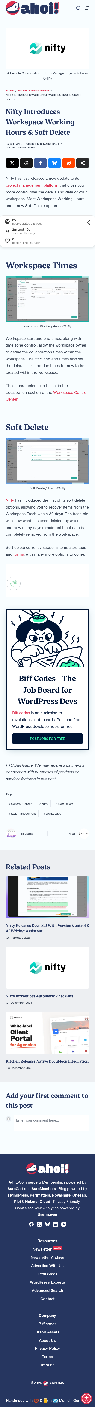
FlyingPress (18, 1194)
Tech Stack (47, 1273)
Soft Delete (64, 804)
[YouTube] (63, 1224)
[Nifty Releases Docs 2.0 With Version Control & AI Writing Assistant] (47, 897)
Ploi (17, 1201)
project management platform (32, 185)
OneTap (79, 1194)
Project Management (21, 147)
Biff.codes (21, 712)
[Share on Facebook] (40, 163)
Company (47, 1315)
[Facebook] (31, 1224)
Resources (47, 1240)
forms (19, 554)
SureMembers (44, 1188)
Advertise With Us (47, 1265)
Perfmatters (40, 1194)
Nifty (10, 500)
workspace (52, 813)
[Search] (78, 8)
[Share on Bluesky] (54, 163)
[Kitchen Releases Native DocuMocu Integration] (47, 1033)
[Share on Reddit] (68, 163)
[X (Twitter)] (39, 1224)
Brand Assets (47, 1332)
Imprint (47, 1364)
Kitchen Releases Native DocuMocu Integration (47, 1061)
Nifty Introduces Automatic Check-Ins (39, 996)
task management (22, 813)
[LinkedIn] (55, 1224)
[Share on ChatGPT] (26, 163)
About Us (47, 1340)
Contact (47, 1298)
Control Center (20, 804)
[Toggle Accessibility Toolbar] (86, 1398)
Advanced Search (47, 1290)
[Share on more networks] (82, 163)
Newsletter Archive (47, 1257)
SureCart (15, 1188)
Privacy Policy (47, 1348)
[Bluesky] (47, 1224)
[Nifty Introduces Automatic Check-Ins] (47, 968)
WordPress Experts (47, 1282)
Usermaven (47, 1214)
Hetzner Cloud (37, 1201)
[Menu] (87, 8)
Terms (47, 1356)
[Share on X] (12, 163)
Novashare (61, 1194)
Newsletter (47, 1249)
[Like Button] (14, 583)
